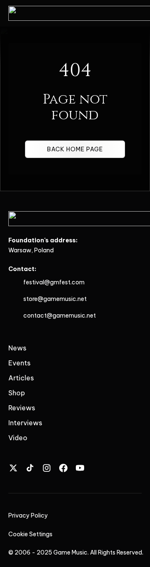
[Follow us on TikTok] (30, 468)
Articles (21, 378)
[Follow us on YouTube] (80, 468)
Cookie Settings (30, 534)
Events (19, 363)
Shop (16, 393)
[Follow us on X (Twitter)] (13, 468)
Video (18, 438)
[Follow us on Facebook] (63, 468)
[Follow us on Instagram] (47, 468)
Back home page (75, 149)
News (17, 348)
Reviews (21, 408)
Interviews (25, 423)
